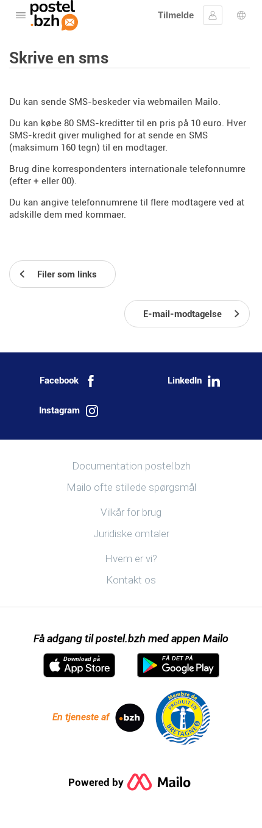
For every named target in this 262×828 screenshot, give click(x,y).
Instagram (59, 410)
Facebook (59, 380)
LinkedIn (185, 380)
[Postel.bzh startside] (54, 15)
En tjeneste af (80, 717)
